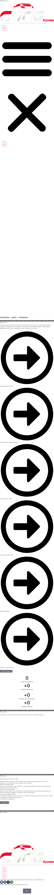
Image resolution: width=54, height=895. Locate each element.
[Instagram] (8, 882)
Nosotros (5, 30)
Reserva (5, 28)
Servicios (5, 27)
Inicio (4, 25)
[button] (27, 85)
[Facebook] (1, 882)
